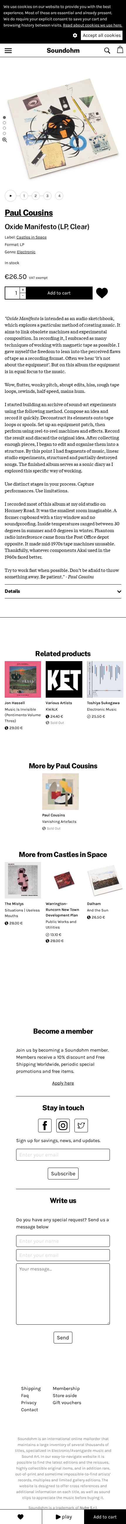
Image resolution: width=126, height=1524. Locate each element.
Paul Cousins (29, 212)
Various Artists (59, 703)
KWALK (52, 709)
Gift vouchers (67, 1402)
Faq (25, 1395)
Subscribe (63, 1173)
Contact (29, 1409)
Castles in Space (31, 237)
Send (63, 1337)
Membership (66, 1388)
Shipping (31, 1388)
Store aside (65, 1395)
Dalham (94, 903)
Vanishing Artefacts (59, 821)
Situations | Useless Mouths (22, 913)
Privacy (28, 1402)
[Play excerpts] (10, 196)
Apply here (63, 1083)
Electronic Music (102, 709)
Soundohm (63, 50)
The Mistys (14, 903)
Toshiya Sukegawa (103, 703)
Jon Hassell (15, 703)
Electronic (26, 251)
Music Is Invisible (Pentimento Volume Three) (23, 715)
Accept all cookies (102, 35)
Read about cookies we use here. (92, 25)
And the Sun (97, 910)
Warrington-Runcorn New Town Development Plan (62, 909)
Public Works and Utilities (61, 924)
